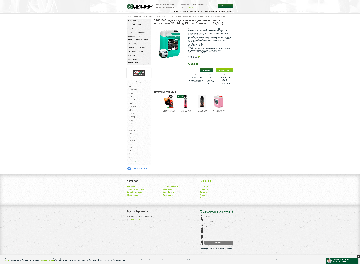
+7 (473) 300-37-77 (189, 7)
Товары (136, 16)
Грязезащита (168, 195)
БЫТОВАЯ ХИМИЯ (134, 24)
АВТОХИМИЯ (144, 16)
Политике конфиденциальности (318, 259)
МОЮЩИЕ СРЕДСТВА (135, 51)
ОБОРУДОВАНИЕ (134, 36)
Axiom (131, 110)
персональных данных (221, 249)
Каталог (200, 11)
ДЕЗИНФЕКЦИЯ (133, 59)
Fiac (130, 137)
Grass (130, 154)
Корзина (229, 11)
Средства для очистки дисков (158, 16)
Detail (130, 127)
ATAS (130, 103)
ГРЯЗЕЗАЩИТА (133, 63)
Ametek (131, 96)
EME (130, 133)
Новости (193, 11)
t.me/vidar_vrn (139, 168)
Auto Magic (132, 106)
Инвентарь (167, 189)
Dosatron (132, 130)
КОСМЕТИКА (132, 28)
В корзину (206, 70)
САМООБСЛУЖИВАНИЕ (136, 47)
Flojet (130, 144)
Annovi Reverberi (134, 100)
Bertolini (131, 113)
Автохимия (131, 186)
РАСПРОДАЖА (133, 44)
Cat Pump (132, 117)
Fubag (131, 150)
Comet (131, 123)
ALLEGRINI (132, 93)
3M (130, 86)
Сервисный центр (211, 11)
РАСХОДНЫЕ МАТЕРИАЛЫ (137, 32)
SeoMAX (230, 255)
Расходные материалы (136, 189)
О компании (184, 11)
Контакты (222, 11)
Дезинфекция (168, 192)
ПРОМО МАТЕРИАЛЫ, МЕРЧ (138, 40)
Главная (175, 11)
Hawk (130, 157)
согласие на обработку (46, 260)
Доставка (203, 192)
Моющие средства (170, 186)
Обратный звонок (226, 6)
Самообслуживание (134, 192)
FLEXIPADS (133, 140)
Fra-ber (131, 147)
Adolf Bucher (133, 90)
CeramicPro (132, 120)
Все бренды (133, 161)
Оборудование (132, 195)
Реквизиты (204, 195)
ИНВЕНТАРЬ (132, 55)
